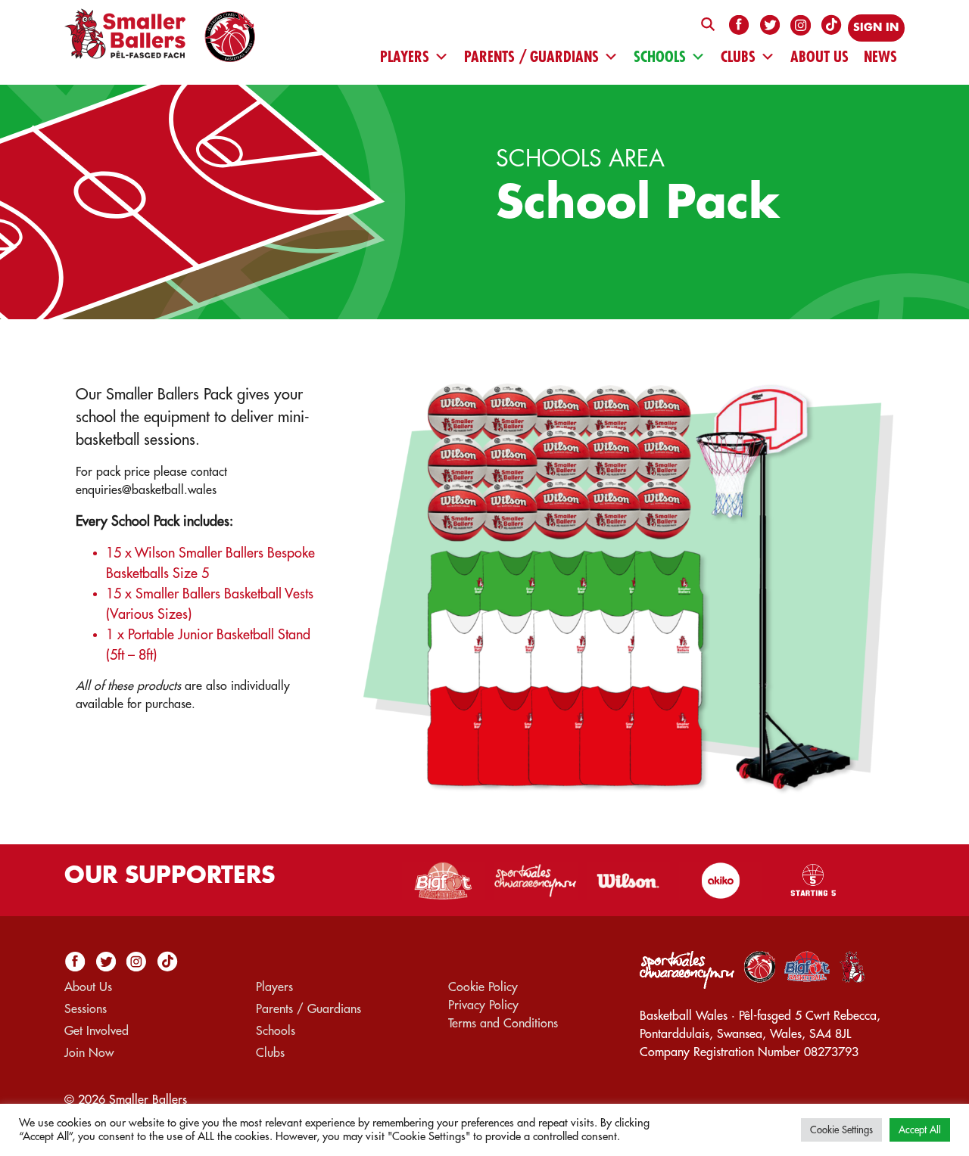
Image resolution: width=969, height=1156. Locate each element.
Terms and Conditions (503, 1024)
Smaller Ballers (148, 1100)
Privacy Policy (483, 1005)
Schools (660, 56)
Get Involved (96, 1031)
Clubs (738, 56)
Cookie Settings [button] (841, 1130)
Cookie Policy (483, 987)
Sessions (85, 1009)
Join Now (89, 1053)
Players (404, 56)
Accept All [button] (920, 1130)
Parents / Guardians (531, 56)
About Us (819, 56)
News (880, 56)
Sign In (876, 27)
